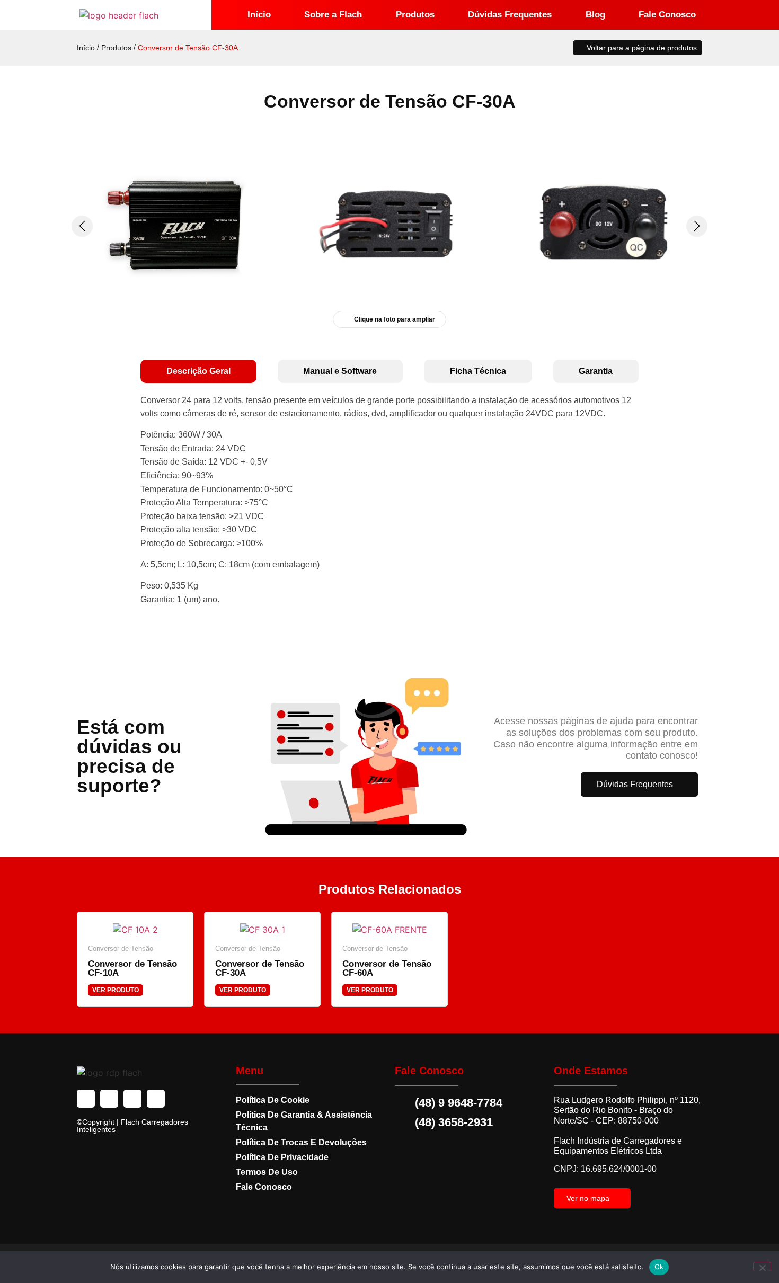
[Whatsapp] (156, 1099)
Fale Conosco (667, 15)
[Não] (762, 1266)
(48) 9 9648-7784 (458, 1102)
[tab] (198, 371)
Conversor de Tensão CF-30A (259, 968)
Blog (595, 15)
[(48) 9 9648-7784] (403, 1103)
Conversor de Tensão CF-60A (386, 968)
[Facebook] (86, 1099)
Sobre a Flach (333, 15)
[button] (696, 226)
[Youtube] (132, 1099)
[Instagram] (109, 1099)
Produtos (415, 15)
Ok (659, 1266)
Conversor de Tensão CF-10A (132, 968)
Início (259, 15)
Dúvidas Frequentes (510, 15)
